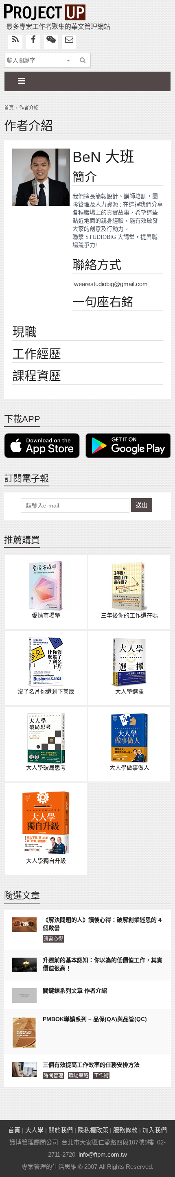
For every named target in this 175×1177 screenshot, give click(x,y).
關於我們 (60, 1130)
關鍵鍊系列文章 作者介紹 (75, 990)
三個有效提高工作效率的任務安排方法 (91, 1064)
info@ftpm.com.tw (103, 1154)
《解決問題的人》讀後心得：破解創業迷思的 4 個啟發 (102, 924)
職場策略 (78, 1076)
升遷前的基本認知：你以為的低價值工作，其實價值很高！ (102, 964)
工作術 (101, 1076)
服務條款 (125, 1130)
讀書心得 (53, 939)
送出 (141, 505)
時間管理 (53, 1076)
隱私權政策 (93, 1130)
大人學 (34, 1130)
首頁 (9, 108)
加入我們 (154, 1130)
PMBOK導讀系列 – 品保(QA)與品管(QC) (95, 1019)
